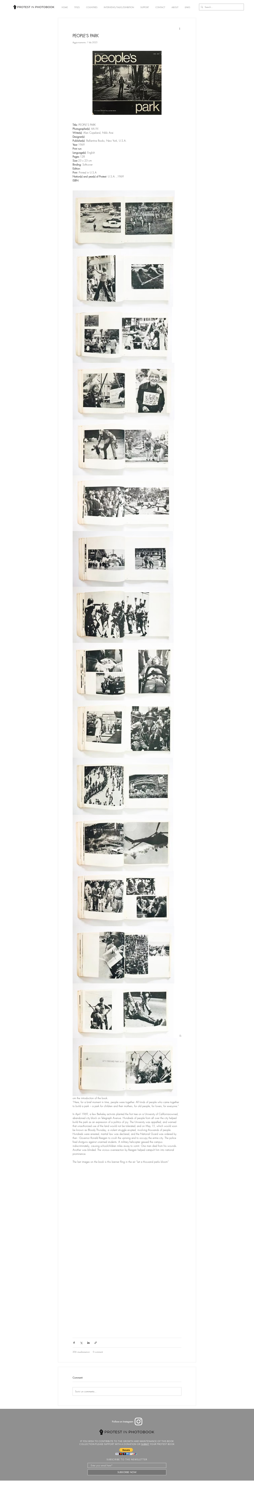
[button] (126, 1451)
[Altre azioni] (179, 28)
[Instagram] (138, 1421)
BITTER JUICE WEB (133, 1486)
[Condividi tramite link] (95, 1342)
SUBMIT (145, 1444)
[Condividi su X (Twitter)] (81, 1342)
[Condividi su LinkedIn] (88, 1342)
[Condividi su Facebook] (74, 1342)
